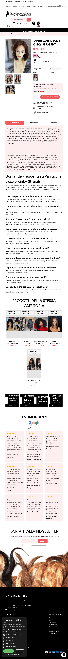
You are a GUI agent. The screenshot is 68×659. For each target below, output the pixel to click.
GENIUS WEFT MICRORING (55, 29)
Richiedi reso (53, 633)
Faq (36, 31)
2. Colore (36, 72)
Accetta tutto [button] (8, 651)
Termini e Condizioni (55, 629)
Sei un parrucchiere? (23, 23)
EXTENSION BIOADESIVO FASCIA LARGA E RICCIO (39, 29)
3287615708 (30, 2)
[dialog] (14, 637)
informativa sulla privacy (39, 545)
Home (7, 34)
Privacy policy (53, 624)
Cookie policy (53, 627)
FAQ (50, 620)
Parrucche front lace (27, 34)
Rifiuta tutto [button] (20, 651)
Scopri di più (37, 57)
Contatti (39, 31)
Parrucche (24, 31)
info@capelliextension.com (16, 2)
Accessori (31, 31)
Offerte (44, 31)
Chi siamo (52, 618)
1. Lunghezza (37, 69)
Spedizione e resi (54, 631)
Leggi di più (15, 631)
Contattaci (52, 622)
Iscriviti (42, 541)
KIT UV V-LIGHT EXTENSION (22, 29)
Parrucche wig (15, 34)
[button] (14, 655)
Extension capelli (11, 29)
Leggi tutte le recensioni (34, 428)
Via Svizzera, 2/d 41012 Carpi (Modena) (19, 605)
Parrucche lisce (39, 34)
